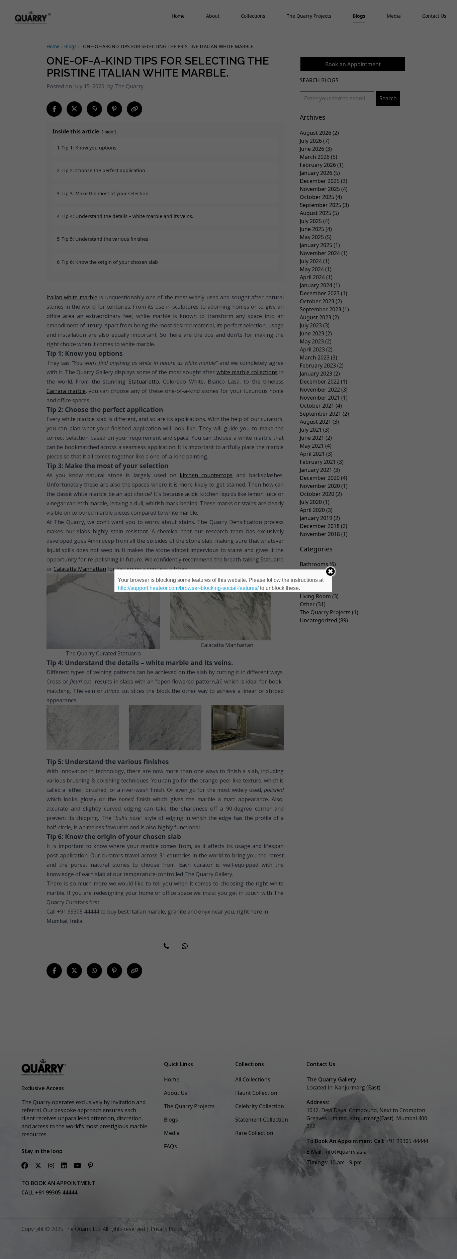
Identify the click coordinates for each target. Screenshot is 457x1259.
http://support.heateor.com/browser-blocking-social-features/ (188, 588)
